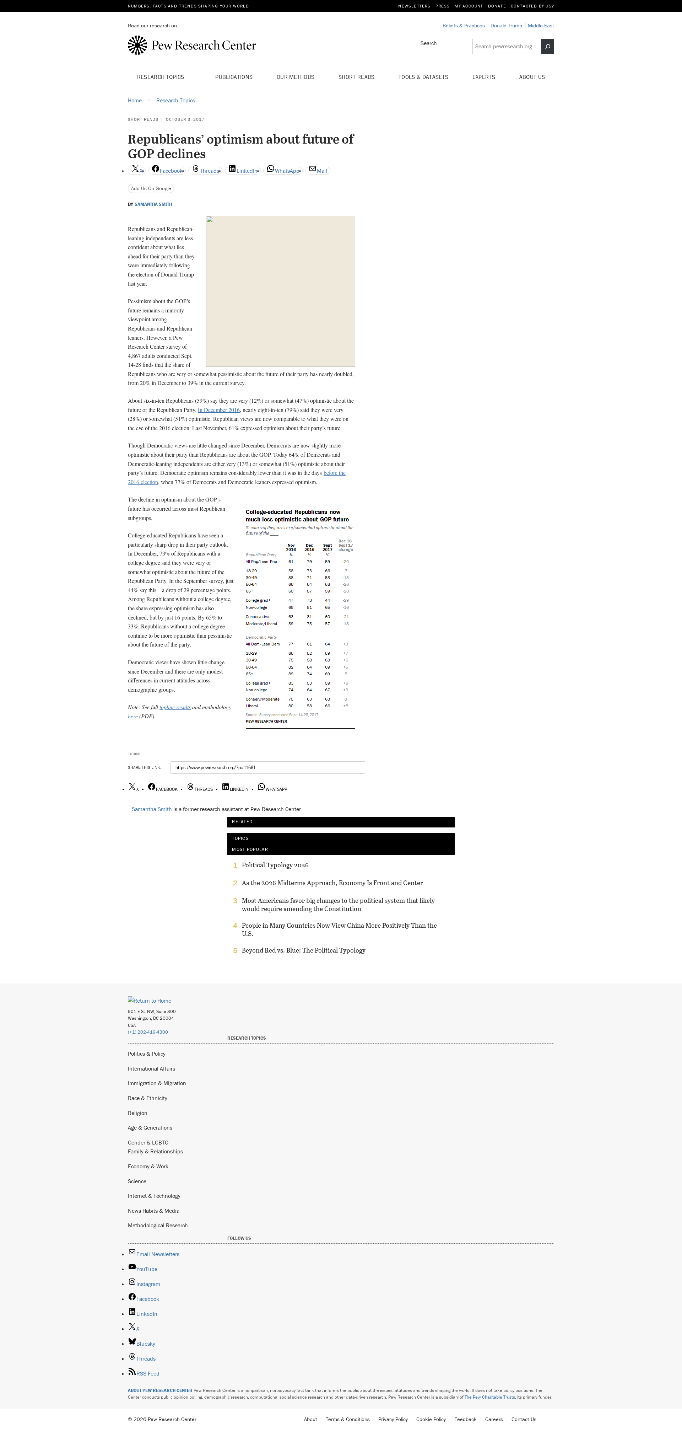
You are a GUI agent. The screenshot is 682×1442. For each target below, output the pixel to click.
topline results (175, 707)
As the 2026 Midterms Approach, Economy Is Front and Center (332, 883)
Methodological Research (158, 1225)
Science (137, 1181)
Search (429, 43)
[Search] (547, 46)
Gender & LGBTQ (148, 1142)
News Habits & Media (153, 1210)
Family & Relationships (155, 1151)
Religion (137, 1112)
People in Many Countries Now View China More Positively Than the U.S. (339, 929)
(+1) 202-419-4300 (148, 1032)
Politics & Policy (147, 1053)
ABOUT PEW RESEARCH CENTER (160, 1390)
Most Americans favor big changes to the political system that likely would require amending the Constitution (338, 904)
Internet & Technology (154, 1195)
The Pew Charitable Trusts (490, 1397)
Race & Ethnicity (147, 1097)
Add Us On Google (151, 188)
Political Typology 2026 (275, 865)
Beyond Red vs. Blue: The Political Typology (304, 950)
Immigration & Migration (157, 1083)
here (133, 716)
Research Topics (161, 76)
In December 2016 (219, 409)
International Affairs (151, 1068)
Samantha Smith (153, 204)
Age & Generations (150, 1127)
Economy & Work (148, 1166)
